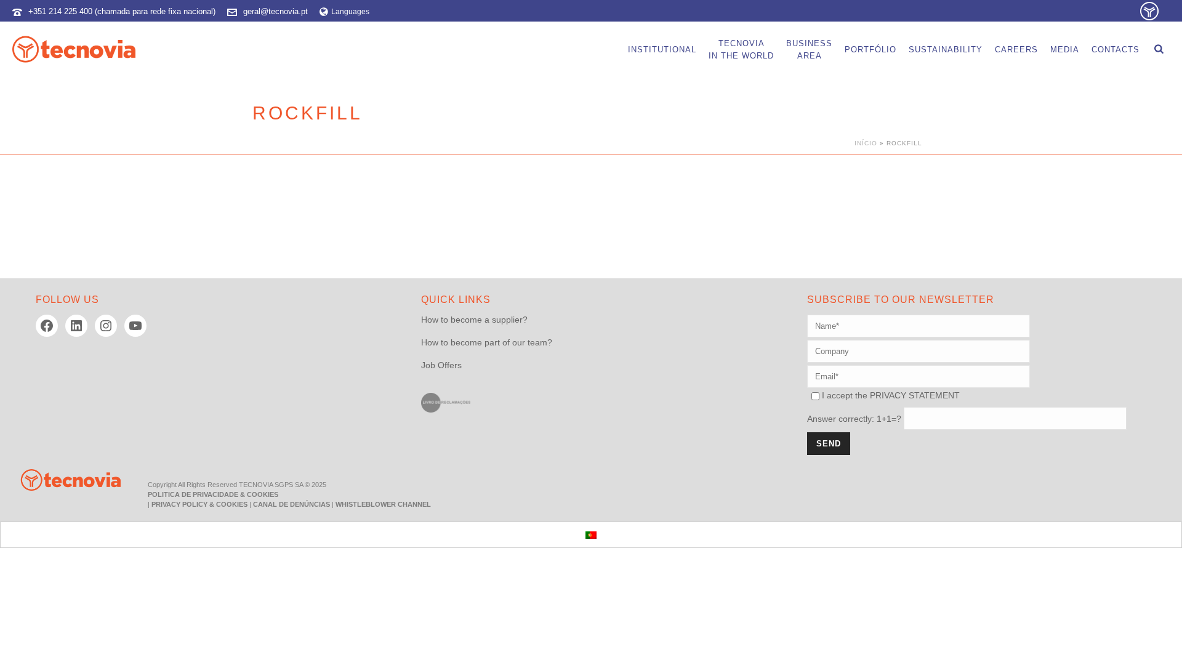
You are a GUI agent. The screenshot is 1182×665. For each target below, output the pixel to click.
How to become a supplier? (474, 319)
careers (1016, 49)
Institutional (662, 49)
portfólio (870, 49)
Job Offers (441, 365)
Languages (350, 11)
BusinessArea (809, 49)
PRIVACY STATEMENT (915, 395)
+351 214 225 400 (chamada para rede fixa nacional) (121, 11)
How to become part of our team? (486, 342)
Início (865, 143)
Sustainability (946, 49)
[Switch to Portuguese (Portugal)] (591, 534)
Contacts (1116, 49)
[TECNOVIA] (61, 479)
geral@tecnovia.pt (275, 11)
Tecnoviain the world (741, 49)
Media (1064, 49)
